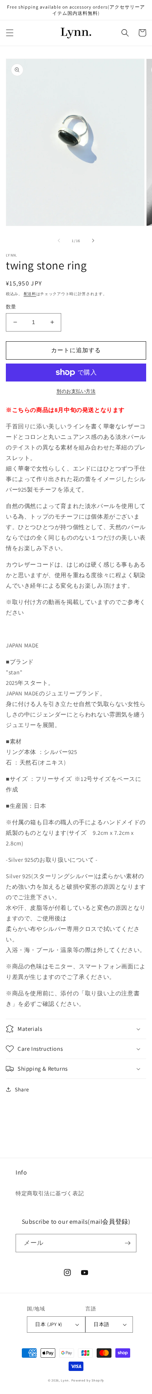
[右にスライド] (93, 240)
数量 (11, 306)
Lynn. (65, 1380)
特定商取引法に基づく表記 (50, 1193)
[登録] (127, 1243)
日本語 (101, 1324)
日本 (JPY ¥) (48, 1324)
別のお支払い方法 (76, 391)
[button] (9, 32)
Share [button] (22, 1089)
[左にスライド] (58, 240)
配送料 (30, 293)
